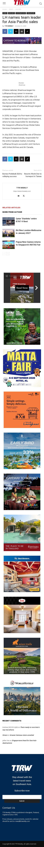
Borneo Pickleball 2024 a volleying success (12, 175)
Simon (4, 735)
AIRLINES (18, 9)
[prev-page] (4, 253)
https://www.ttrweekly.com (22, 191)
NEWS (11, 9)
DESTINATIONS (20, 13)
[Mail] (19, 196)
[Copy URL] (27, 31)
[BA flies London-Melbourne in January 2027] (8, 233)
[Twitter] (10, 31)
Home (4, 9)
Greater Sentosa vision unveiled (22, 735)
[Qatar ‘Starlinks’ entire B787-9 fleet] (8, 221)
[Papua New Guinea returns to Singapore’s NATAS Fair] (8, 245)
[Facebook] (4, 31)
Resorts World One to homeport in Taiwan (33, 175)
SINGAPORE (30, 13)
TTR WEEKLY (9, 26)
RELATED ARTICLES (11, 207)
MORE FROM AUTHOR (12, 212)
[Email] (16, 31)
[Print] (21, 31)
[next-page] (7, 253)
